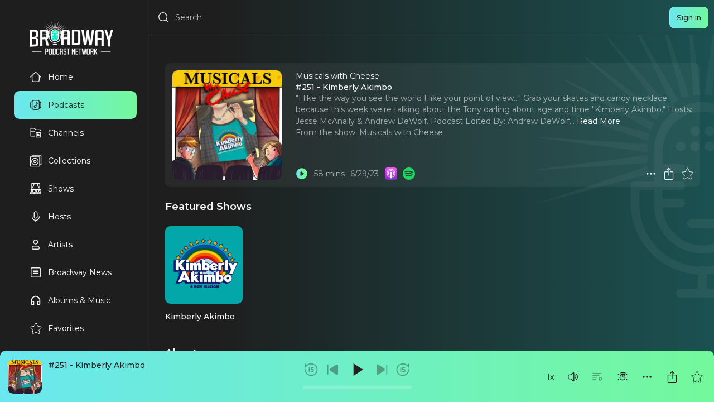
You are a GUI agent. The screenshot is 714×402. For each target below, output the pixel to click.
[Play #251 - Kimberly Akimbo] (302, 174)
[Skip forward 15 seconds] (403, 369)
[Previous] (333, 369)
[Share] (672, 376)
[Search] (163, 17)
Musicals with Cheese (401, 132)
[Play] (357, 369)
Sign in (689, 17)
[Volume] (573, 377)
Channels (66, 133)
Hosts (59, 217)
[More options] (647, 377)
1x (550, 377)
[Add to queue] (597, 376)
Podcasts (66, 105)
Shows (61, 189)
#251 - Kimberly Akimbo (97, 365)
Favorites (66, 328)
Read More (598, 121)
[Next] (381, 369)
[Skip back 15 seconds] (311, 369)
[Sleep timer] (622, 377)
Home (60, 77)
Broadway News (80, 272)
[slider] (357, 387)
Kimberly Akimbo (200, 317)
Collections (69, 161)
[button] (573, 377)
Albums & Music (79, 300)
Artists (60, 245)
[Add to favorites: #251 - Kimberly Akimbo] (696, 376)
